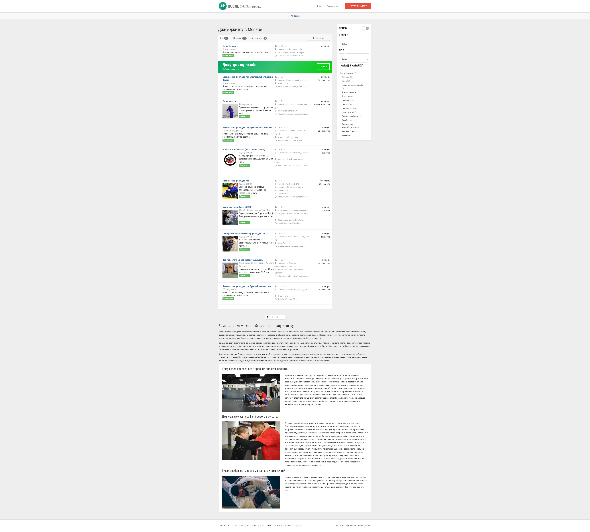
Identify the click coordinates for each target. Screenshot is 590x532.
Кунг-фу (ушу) (349, 112)
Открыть (323, 66)
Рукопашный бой (352, 116)
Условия (251, 526)
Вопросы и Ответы (284, 526)
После (239, 6)
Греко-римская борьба (352, 86)
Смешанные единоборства (351, 126)
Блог (300, 526)
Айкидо (347, 77)
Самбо (347, 120)
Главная (224, 526)
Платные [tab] (239, 38)
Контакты (265, 526)
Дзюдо (347, 96)
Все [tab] (223, 38)
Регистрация (332, 6)
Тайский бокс (349, 131)
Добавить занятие (359, 6)
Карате (347, 104)
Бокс (346, 81)
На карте (319, 38)
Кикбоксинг (349, 108)
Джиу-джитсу (351, 92)
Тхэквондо (349, 135)
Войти (320, 6)
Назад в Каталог (351, 65)
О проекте (238, 526)
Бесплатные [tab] (259, 38)
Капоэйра (348, 100)
